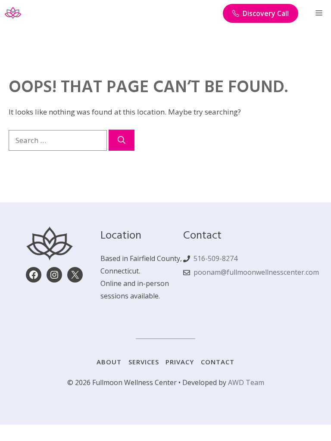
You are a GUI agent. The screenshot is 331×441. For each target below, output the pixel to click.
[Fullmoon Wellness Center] (13, 13)
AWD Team (246, 382)
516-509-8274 (215, 258)
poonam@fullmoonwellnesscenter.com (256, 272)
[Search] (121, 140)
